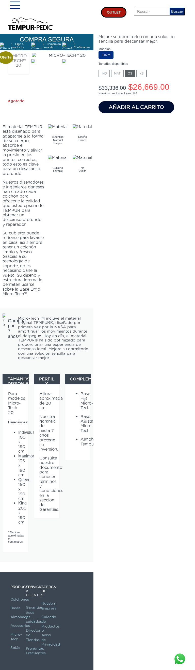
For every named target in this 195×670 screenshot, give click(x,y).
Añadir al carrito (136, 107)
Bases (15, 608)
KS (141, 73)
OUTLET (114, 12)
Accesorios (20, 625)
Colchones (19, 599)
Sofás (15, 648)
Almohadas (20, 617)
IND (104, 73)
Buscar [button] (177, 11)
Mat (117, 73)
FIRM (106, 55)
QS (130, 73)
